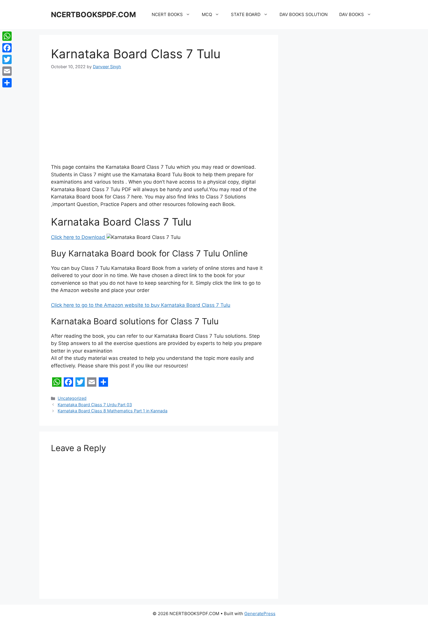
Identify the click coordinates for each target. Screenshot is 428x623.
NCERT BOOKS (167, 14)
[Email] (7, 71)
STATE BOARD (246, 14)
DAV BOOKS (351, 14)
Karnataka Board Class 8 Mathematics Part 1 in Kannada (112, 410)
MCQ (207, 14)
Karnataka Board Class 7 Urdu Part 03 (95, 404)
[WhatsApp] (7, 36)
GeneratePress (259, 613)
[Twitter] (7, 59)
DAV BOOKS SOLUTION (304, 14)
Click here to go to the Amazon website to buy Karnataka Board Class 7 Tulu (140, 305)
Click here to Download (79, 237)
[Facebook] (7, 48)
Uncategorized (72, 398)
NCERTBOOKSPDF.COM (93, 14)
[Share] (7, 83)
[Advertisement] (158, 120)
